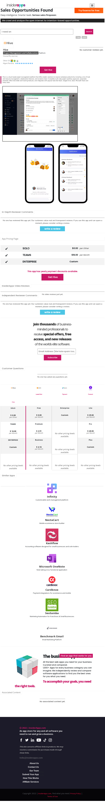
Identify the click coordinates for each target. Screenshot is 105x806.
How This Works (31, 778)
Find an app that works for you (76, 655)
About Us (34, 763)
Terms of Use (52, 796)
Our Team (34, 771)
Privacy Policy (75, 793)
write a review (52, 228)
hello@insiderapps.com (31, 758)
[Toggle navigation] (92, 5)
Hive (13, 402)
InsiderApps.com (44, 793)
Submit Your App (30, 774)
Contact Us (33, 767)
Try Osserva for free (88, 10)
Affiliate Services (31, 782)
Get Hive (48, 70)
